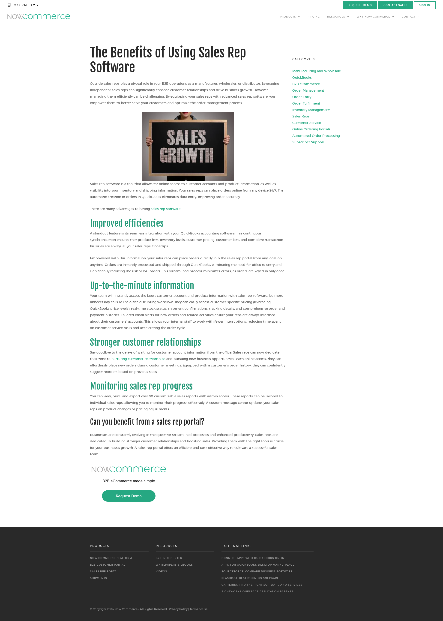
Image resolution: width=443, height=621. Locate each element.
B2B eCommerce (306, 84)
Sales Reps (301, 116)
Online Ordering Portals (311, 129)
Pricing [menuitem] (314, 16)
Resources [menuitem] (336, 16)
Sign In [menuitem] (424, 5)
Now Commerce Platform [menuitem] (111, 558)
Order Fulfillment (306, 103)
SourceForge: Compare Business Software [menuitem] (257, 571)
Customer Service (306, 123)
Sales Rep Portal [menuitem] (104, 571)
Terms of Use (198, 609)
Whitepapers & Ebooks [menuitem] (174, 564)
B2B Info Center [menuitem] (169, 558)
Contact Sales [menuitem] (395, 5)
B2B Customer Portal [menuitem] (107, 564)
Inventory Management (311, 110)
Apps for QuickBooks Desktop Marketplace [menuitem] (258, 564)
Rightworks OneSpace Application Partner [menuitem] (258, 591)
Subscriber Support (308, 142)
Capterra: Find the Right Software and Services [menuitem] (262, 584)
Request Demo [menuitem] (360, 5)
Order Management (308, 90)
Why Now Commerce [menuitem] (373, 16)
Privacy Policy (178, 609)
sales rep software (165, 209)
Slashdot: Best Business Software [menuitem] (250, 578)
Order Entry (301, 97)
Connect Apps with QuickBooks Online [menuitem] (254, 558)
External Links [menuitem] (237, 546)
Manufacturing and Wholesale (316, 71)
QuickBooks (302, 77)
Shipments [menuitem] (98, 578)
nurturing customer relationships (138, 359)
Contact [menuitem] (409, 16)
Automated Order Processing (316, 136)
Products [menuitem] (288, 16)
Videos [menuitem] (161, 571)
